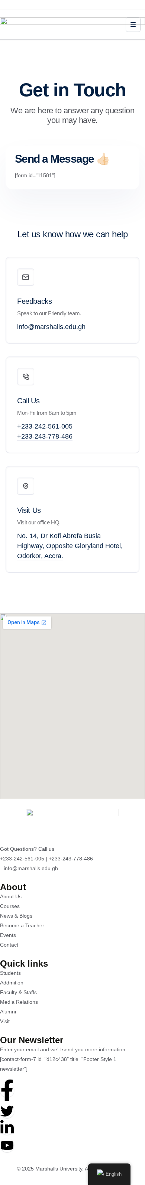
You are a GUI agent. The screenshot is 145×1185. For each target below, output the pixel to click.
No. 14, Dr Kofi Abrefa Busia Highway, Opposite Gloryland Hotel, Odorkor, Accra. (70, 546)
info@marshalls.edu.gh (51, 327)
